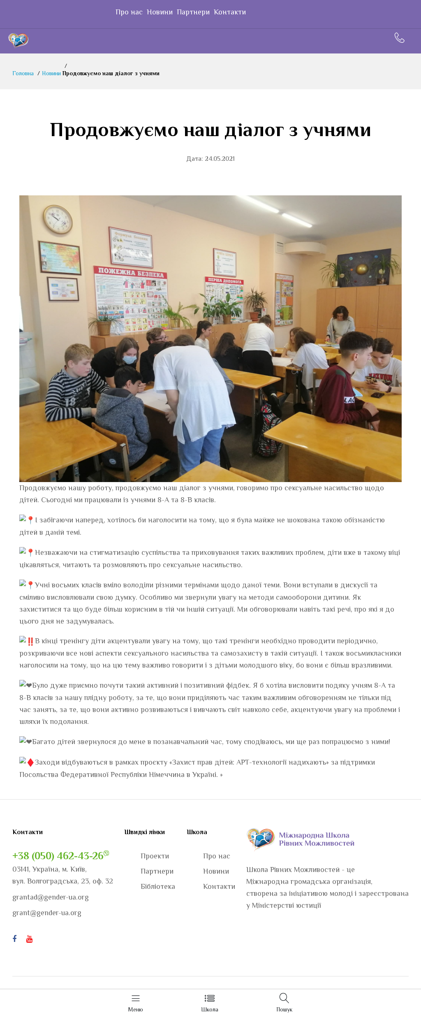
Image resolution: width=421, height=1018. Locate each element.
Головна (23, 73)
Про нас (129, 12)
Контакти (230, 12)
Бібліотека (158, 886)
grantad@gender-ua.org (50, 897)
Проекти (155, 856)
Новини (160, 12)
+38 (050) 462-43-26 (58, 855)
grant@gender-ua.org (46, 913)
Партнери (193, 12)
